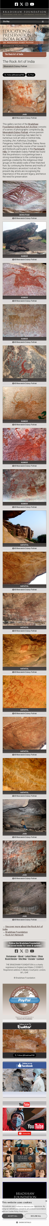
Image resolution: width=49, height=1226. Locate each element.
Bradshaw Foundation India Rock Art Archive (20, 125)
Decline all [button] (36, 1216)
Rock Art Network (14, 935)
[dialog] (24, 1212)
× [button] (46, 1201)
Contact (40, 959)
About (20, 956)
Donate (31, 959)
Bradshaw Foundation (16, 932)
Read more (23, 1211)
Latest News (30, 956)
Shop (40, 956)
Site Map (6, 21)
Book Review (11, 959)
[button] (24, 1222)
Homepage (11, 956)
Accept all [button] (12, 1216)
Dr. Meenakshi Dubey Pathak (23, 131)
